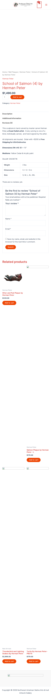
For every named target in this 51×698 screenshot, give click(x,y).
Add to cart (17, 97)
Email (8, 229)
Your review (12, 203)
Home (4, 72)
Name (8, 219)
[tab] (25, 114)
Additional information (11, 118)
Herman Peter (25, 72)
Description (7, 114)
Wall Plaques (13, 72)
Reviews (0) (7, 123)
